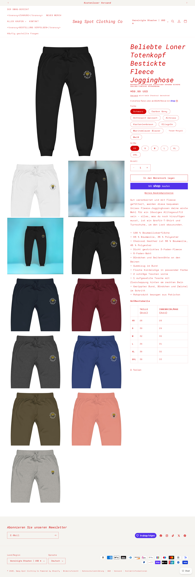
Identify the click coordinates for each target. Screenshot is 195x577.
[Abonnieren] (55, 535)
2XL (135, 154)
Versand (134, 95)
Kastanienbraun (143, 124)
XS (134, 148)
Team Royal (177, 131)
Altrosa (171, 117)
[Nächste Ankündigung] (187, 2)
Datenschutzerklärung (93, 571)
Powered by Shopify (50, 571)
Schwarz (138, 111)
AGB (109, 571)
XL (174, 148)
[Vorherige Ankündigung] (8, 2)
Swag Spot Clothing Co (27, 571)
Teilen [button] (137, 369)
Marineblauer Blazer (146, 130)
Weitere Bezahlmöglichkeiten (159, 193)
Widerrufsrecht (71, 571)
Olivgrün (167, 124)
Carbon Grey (159, 111)
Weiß (136, 137)
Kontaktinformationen (136, 571)
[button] (16, 21)
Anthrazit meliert (145, 117)
